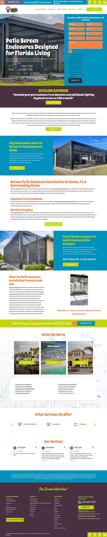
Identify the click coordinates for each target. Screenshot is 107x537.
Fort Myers (56, 503)
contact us (77, 251)
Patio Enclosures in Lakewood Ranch (25, 389)
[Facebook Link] (89, 2)
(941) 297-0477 (9, 512)
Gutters (32, 513)
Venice (55, 526)
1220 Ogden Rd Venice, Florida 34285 (11, 500)
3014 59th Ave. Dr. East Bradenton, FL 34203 (11, 508)
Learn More (27, 362)
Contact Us (94, 9)
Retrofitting (32, 507)
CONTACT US (75, 80)
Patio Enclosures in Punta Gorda (67, 386)
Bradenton (56, 499)
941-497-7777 (89, 502)
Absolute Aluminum (14, 287)
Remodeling (33, 509)
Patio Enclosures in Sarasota (66, 389)
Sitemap (32, 515)
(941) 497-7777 (9, 503)
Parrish (55, 513)
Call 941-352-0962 (53, 102)
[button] (13, 357)
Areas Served (62, 9)
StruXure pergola (18, 212)
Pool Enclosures (33, 499)
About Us (72, 9)
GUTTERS (56, 424)
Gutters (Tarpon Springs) (60, 528)
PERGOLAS (29, 424)
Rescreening (33, 505)
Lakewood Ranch (58, 505)
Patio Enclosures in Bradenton (23, 384)
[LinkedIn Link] (104, 2)
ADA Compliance (40, 533)
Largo (55, 507)
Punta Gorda (57, 517)
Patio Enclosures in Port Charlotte (68, 384)
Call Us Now (17, 168)
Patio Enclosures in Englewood (23, 386)
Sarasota (56, 519)
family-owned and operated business (64, 201)
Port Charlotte (57, 515)
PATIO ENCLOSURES (82, 424)
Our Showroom (40, 9)
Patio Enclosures (34, 501)
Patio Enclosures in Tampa (66, 391)
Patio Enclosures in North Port (23, 391)
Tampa (55, 521)
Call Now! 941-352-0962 (53, 224)
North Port (56, 511)
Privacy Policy (32, 533)
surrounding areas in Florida (60, 189)
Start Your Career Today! (15, 520)
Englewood (56, 501)
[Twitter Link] (94, 2)
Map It (7, 505)
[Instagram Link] (99, 2)
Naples (55, 509)
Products (51, 9)
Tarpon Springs (57, 524)
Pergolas (32, 511)
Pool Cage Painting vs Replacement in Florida (40, 503)
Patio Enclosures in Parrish (22, 393)
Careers (81, 9)
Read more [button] (16, 461)
